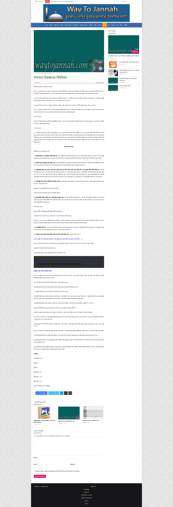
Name (36, 457)
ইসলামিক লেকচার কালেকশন (86, 498)
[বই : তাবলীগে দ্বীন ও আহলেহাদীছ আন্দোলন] (113, 64)
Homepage (86, 489)
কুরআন (113, 25)
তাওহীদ (61, 25)
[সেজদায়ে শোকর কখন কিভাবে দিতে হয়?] (69, 413)
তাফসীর (90, 25)
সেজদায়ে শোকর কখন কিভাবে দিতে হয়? (66, 421)
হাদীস (95, 25)
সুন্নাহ (104, 25)
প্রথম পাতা (86, 501)
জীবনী (121, 25)
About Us (93, 486)
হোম (36, 73)
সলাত (109, 25)
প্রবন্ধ (50, 25)
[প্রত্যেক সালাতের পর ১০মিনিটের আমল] (93, 413)
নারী (117, 25)
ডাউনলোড (56, 25)
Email (36, 464)
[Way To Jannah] (86, 13)
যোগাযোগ (86, 503)
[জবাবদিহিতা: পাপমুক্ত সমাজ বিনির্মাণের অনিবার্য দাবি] (113, 81)
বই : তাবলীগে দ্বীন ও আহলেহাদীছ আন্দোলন (129, 62)
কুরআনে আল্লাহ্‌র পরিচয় (125, 86)
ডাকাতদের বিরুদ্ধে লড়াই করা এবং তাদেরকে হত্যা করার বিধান (62, 1)
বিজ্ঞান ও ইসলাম (83, 25)
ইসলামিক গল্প (76, 25)
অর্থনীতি (125, 25)
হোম (47, 25)
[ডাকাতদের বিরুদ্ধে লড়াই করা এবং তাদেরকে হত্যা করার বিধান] (113, 72)
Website (72, 464)
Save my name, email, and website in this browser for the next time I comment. (57, 471)
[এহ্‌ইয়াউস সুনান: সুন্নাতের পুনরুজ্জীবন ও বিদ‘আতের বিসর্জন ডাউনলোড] (44, 413)
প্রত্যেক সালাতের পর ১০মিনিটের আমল (90, 420)
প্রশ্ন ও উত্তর (68, 25)
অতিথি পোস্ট (86, 492)
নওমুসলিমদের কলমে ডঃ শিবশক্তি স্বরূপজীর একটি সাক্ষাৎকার (123, 56)
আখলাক (100, 25)
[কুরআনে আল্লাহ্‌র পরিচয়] (113, 88)
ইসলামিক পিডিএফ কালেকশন (86, 495)
